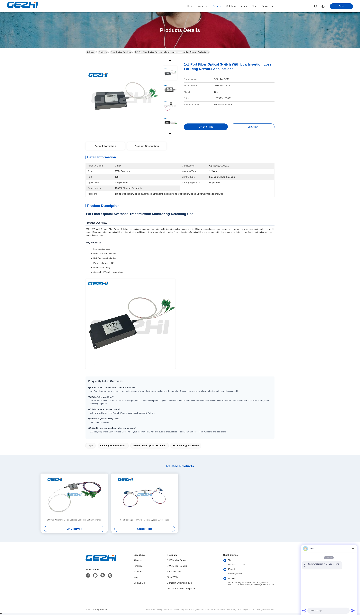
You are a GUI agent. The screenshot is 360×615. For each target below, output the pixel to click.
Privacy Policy (92, 609)
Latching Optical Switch (112, 445)
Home (190, 6)
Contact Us (139, 583)
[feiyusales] (109, 575)
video (244, 6)
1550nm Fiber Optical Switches (149, 445)
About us (138, 560)
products (216, 6)
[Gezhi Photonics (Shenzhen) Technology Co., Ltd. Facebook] (88, 575)
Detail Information (105, 146)
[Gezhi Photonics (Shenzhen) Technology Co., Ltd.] (22, 6)
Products (103, 52)
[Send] (353, 610)
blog (254, 6)
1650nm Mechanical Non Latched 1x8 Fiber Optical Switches (74, 520)
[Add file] (304, 610)
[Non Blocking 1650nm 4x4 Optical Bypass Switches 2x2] (145, 496)
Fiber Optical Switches (121, 52)
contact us (267, 6)
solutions (231, 6)
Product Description (147, 146)
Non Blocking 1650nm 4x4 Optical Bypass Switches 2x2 (144, 520)
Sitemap (103, 609)
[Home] (101, 561)
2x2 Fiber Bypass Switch (186, 445)
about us (202, 6)
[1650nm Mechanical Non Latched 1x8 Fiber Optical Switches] (74, 496)
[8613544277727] (95, 575)
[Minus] (353, 548)
